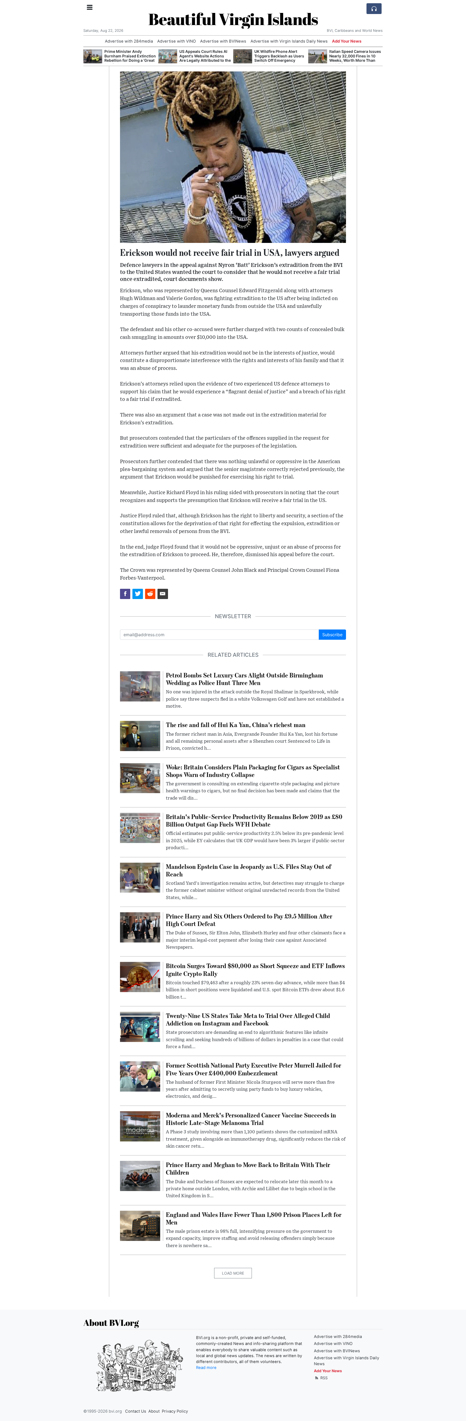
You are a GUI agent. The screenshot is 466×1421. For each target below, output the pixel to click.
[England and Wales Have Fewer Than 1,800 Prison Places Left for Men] (140, 1225)
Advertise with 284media (129, 41)
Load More (233, 1273)
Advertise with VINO (176, 41)
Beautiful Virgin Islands (233, 19)
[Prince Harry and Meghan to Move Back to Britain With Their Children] (140, 1175)
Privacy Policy (175, 1411)
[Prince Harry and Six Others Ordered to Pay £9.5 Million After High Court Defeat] (140, 927)
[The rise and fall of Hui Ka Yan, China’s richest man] (140, 735)
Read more (206, 1367)
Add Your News (346, 41)
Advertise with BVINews (223, 41)
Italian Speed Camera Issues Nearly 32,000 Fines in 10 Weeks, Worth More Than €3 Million (355, 58)
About (154, 1411)
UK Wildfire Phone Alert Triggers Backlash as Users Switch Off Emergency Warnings (279, 58)
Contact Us (135, 1411)
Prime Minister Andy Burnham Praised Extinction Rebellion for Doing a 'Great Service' (130, 58)
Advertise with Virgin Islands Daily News (289, 41)
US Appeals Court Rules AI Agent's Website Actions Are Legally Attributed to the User (205, 58)
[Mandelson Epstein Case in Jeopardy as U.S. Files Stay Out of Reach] (140, 877)
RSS (323, 1377)
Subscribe (332, 634)
